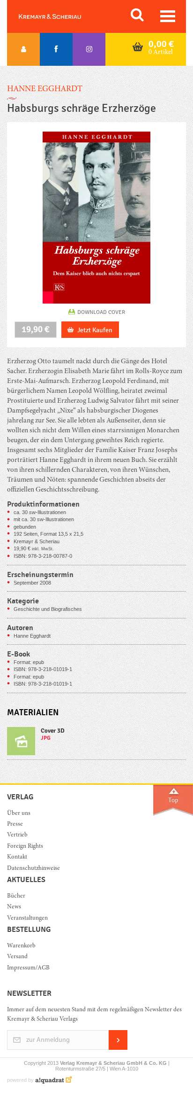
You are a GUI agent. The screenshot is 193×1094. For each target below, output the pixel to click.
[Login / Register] (23, 49)
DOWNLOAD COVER (101, 312)
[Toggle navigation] (167, 16)
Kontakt (17, 857)
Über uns (18, 814)
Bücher (16, 896)
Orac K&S (61, 16)
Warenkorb (21, 946)
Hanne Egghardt (44, 89)
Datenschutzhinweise (33, 869)
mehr (96, 743)
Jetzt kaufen (94, 330)
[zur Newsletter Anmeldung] (118, 1048)
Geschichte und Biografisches (48, 609)
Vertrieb (17, 835)
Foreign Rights (25, 847)
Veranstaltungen (27, 918)
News (14, 907)
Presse (15, 824)
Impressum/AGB (28, 968)
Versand (17, 957)
